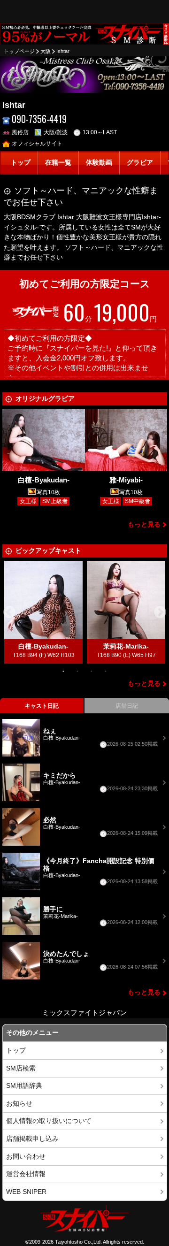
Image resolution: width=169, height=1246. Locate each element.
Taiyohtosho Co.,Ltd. (78, 1242)
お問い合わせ (26, 1156)
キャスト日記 (42, 706)
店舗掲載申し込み (32, 1138)
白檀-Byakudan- (43, 480)
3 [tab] (91, 670)
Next (160, 612)
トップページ (19, 51)
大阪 (45, 51)
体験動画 (99, 162)
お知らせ (19, 1103)
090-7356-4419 (39, 119)
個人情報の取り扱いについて (49, 1120)
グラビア (140, 162)
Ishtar (62, 51)
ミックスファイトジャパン (84, 1013)
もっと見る (144, 524)
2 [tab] (77, 670)
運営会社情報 (26, 1173)
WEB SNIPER (26, 1191)
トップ (21, 162)
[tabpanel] (43, 612)
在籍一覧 (58, 162)
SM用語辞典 (24, 1085)
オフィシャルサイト (37, 143)
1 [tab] (63, 670)
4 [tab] (105, 670)
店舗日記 (126, 706)
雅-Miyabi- (126, 480)
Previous (9, 612)
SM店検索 (21, 1068)
